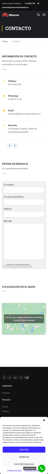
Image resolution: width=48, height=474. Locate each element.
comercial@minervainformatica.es (15, 7)
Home (5, 41)
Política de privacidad (32, 470)
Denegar (24, 457)
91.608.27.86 (30, 3)
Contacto (6, 393)
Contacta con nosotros (17, 264)
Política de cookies (14, 470)
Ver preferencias (24, 464)
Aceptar (24, 449)
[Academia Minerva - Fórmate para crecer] (10, 14)
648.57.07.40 (16, 99)
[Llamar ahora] (41, 468)
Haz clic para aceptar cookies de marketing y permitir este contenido (24, 319)
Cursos (5, 406)
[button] (44, 420)
